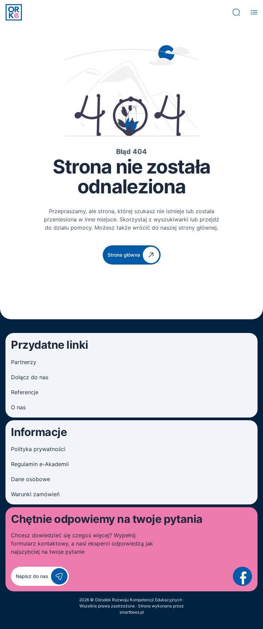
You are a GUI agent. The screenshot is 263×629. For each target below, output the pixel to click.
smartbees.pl (132, 612)
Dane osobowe (30, 479)
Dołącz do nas (29, 377)
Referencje (24, 392)
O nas (18, 407)
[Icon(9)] (242, 576)
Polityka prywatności (38, 449)
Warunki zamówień (35, 494)
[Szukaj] (236, 12)
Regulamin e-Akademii (40, 464)
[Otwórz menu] (254, 12)
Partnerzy (23, 362)
